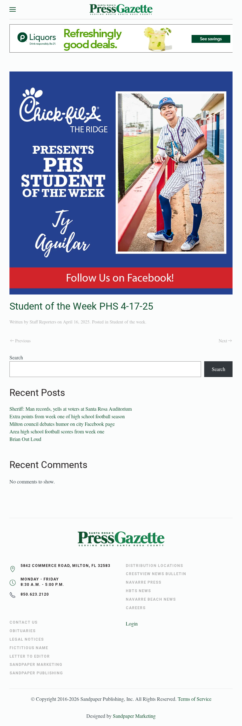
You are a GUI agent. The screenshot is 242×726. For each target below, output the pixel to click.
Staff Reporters (43, 322)
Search (16, 357)
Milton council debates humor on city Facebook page (62, 423)
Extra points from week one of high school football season (67, 416)
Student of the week (127, 322)
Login (132, 623)
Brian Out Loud (25, 439)
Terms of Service (194, 698)
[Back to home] (121, 9)
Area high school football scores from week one (56, 431)
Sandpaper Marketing (134, 715)
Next (223, 341)
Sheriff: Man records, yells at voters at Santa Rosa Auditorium (70, 408)
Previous (23, 341)
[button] (12, 9)
